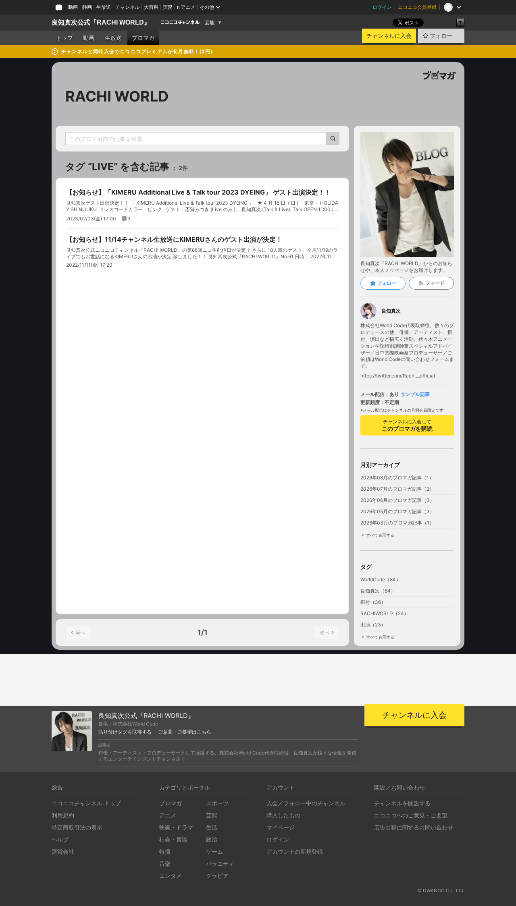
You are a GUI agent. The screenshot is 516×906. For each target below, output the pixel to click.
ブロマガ (143, 38)
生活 (211, 827)
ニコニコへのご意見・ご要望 (410, 815)
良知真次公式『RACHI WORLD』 (101, 22)
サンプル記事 (415, 394)
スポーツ (217, 803)
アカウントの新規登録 (294, 851)
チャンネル (127, 7)
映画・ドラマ (176, 827)
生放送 (103, 7)
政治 (211, 839)
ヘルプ (60, 839)
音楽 (165, 863)
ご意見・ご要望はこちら (184, 732)
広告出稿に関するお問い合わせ (413, 827)
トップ (64, 38)
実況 (168, 7)
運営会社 (63, 851)
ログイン (382, 7)
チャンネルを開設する (402, 803)
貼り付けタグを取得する (125, 732)
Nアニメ (186, 7)
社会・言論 (173, 839)
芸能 (209, 22)
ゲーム (214, 851)
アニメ (167, 815)
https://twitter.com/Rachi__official (397, 376)
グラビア (217, 875)
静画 (87, 7)
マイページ (280, 827)
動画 (73, 7)
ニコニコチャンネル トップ (86, 803)
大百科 (151, 7)
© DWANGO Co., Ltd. (440, 890)
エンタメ (170, 875)
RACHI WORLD (117, 96)
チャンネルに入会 (389, 36)
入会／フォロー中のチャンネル (305, 803)
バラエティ (220, 863)
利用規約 (63, 815)
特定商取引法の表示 (77, 827)
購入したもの (283, 815)
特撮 (165, 851)
